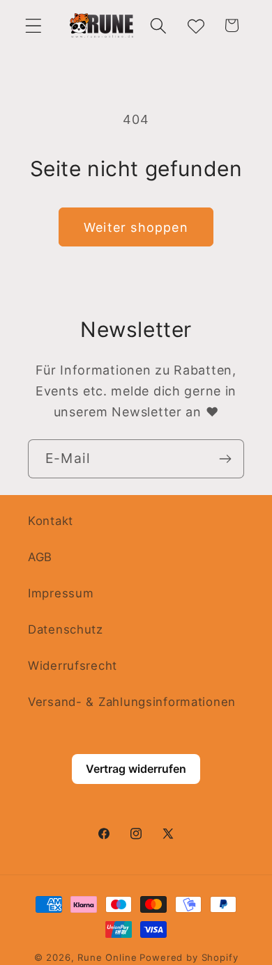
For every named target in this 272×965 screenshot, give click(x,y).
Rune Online (107, 957)
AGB (40, 557)
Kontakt (50, 521)
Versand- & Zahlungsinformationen (132, 702)
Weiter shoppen (136, 227)
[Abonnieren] (224, 458)
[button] (33, 25)
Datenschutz (65, 629)
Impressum (60, 593)
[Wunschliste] (194, 25)
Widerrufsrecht (72, 666)
